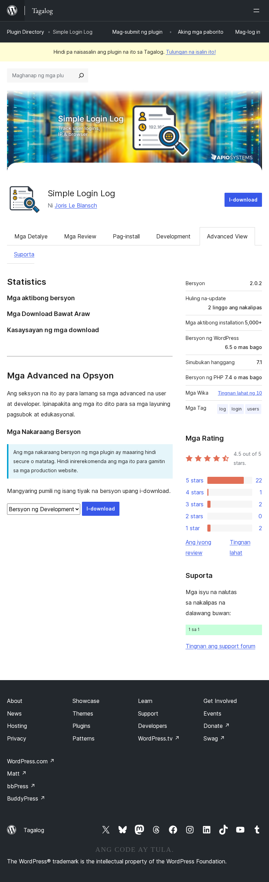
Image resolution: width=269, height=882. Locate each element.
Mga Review (80, 236)
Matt (17, 773)
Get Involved (220, 700)
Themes (83, 713)
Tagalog (33, 830)
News (14, 713)
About (14, 700)
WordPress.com (31, 761)
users (253, 409)
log (222, 409)
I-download (243, 200)
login (237, 409)
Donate (217, 725)
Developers (152, 725)
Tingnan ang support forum (220, 646)
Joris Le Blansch (76, 205)
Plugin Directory (25, 32)
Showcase (86, 700)
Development (173, 236)
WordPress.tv (159, 738)
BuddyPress (26, 798)
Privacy (16, 738)
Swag (214, 738)
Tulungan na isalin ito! (191, 52)
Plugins (81, 725)
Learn (145, 700)
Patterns (84, 738)
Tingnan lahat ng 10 (240, 393)
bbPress (21, 786)
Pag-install (126, 236)
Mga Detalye (31, 236)
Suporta (24, 254)
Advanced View (227, 236)
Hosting (17, 725)
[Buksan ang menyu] (258, 10)
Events (212, 713)
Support (148, 713)
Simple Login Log (81, 193)
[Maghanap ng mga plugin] (81, 75)
